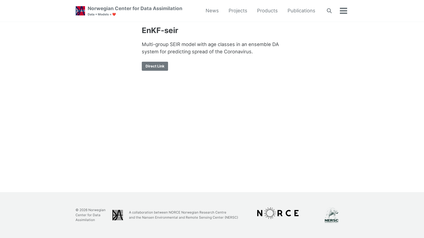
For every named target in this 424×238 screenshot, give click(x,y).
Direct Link (155, 66)
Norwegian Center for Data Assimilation (135, 11)
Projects (238, 10)
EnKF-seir (160, 30)
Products (267, 10)
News (212, 10)
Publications (301, 10)
